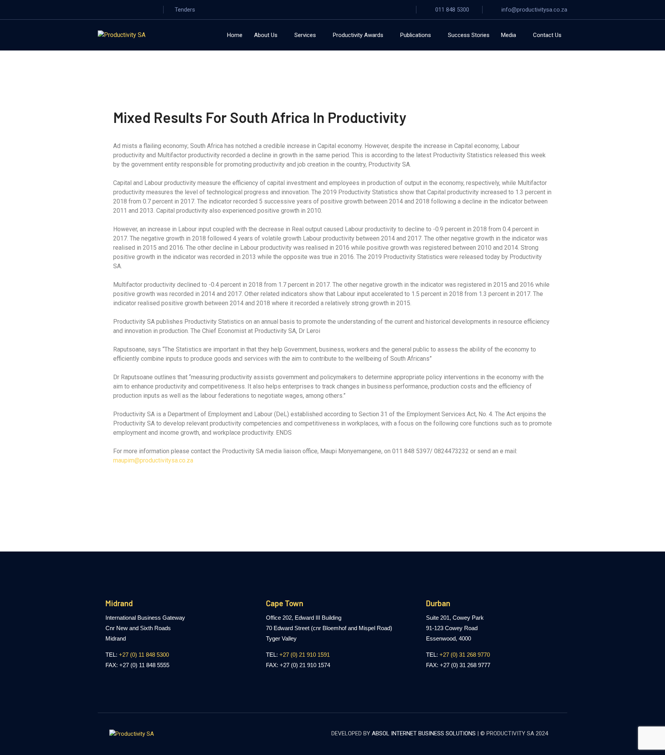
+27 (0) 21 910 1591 (304, 654)
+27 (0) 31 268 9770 (464, 654)
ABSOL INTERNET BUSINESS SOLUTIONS (424, 733)
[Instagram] (126, 9)
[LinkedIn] (152, 9)
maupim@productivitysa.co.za (153, 460)
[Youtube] (139, 9)
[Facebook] (100, 9)
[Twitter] (113, 9)
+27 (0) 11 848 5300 (144, 654)
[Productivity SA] (121, 35)
